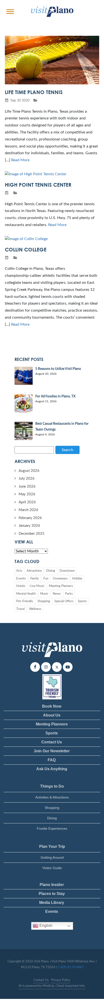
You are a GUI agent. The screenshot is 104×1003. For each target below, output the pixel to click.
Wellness (35, 609)
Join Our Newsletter (52, 751)
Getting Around (52, 857)
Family (34, 578)
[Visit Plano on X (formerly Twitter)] (57, 667)
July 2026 (27, 478)
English (45, 925)
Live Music (37, 586)
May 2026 (27, 494)
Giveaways (60, 578)
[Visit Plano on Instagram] (46, 667)
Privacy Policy (60, 980)
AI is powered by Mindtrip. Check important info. (52, 986)
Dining (50, 570)
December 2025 (32, 533)
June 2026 (27, 486)
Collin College (25, 249)
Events (21, 578)
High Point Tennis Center (38, 185)
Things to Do (52, 786)
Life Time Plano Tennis (34, 92)
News (57, 593)
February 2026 (30, 518)
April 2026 (27, 502)
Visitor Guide (52, 868)
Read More (20, 160)
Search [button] (67, 450)
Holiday (77, 578)
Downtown (67, 570)
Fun (45, 578)
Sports (82, 601)
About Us (51, 715)
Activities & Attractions (52, 797)
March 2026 (28, 510)
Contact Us (51, 742)
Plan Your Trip (52, 846)
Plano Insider (52, 885)
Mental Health (26, 593)
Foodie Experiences (52, 828)
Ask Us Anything (51, 769)
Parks (69, 593)
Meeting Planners (61, 586)
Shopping (43, 601)
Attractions (34, 570)
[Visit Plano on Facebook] (35, 667)
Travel (20, 609)
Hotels (20, 586)
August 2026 (29, 471)
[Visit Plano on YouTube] (68, 667)
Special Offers (64, 601)
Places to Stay (52, 894)
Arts (19, 570)
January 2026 (29, 525)
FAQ (52, 760)
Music (44, 593)
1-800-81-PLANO (70, 967)
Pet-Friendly (24, 601)
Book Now (51, 706)
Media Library (51, 903)
